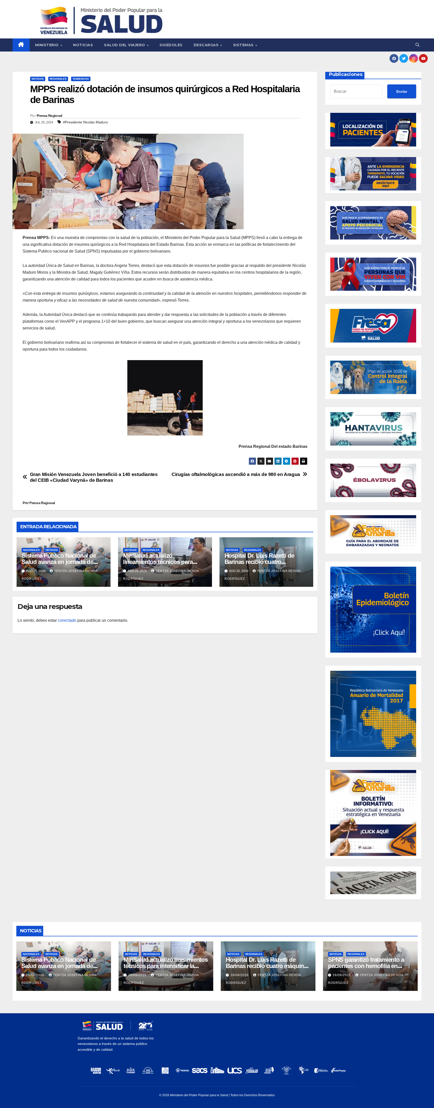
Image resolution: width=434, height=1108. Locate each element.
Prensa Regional (49, 116)
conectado (67, 620)
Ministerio (47, 45)
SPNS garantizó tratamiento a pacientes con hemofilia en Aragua (366, 966)
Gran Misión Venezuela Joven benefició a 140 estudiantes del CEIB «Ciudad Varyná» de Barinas (94, 477)
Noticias (83, 45)
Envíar (401, 91)
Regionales (58, 78)
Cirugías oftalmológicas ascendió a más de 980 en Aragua (236, 474)
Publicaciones (345, 74)
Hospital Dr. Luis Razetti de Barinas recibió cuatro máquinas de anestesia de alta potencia (268, 966)
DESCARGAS (207, 45)
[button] (417, 45)
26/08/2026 (35, 975)
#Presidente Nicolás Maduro (85, 122)
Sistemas (244, 45)
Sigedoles (171, 45)
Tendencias (81, 78)
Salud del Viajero (125, 45)
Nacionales (31, 550)
